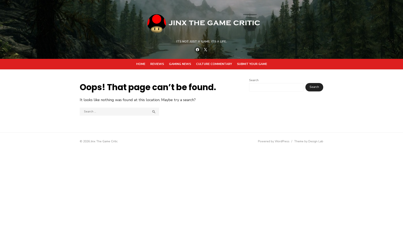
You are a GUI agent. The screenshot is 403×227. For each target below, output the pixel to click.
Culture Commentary (214, 64)
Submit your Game (252, 64)
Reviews (157, 64)
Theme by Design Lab (308, 141)
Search (254, 80)
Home (140, 64)
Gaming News (180, 64)
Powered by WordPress (273, 141)
